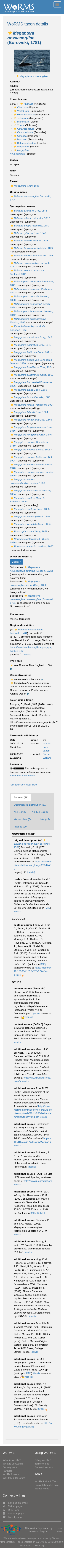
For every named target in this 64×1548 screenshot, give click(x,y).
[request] (29, 1017)
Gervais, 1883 (32, 397)
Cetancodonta (25, 132)
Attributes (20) (40, 812)
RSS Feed (14, 1509)
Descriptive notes (20, 675)
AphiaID (15, 81)
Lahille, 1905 (32, 449)
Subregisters (10, 1467)
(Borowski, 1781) (31, 599)
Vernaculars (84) (23, 819)
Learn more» (59, 1530)
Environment (17, 614)
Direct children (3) (21, 556)
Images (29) (21, 826)
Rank (13, 170)
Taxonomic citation (21, 699)
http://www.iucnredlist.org (38, 1180)
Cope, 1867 (33, 374)
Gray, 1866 (30, 531)
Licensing (16, 764)
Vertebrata (23, 110)
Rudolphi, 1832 (34, 248)
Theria (21, 125)
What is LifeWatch (13, 1463)
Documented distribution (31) (30, 804)
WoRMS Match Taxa (46, 1481)
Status (14, 159)
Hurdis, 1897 (32, 218)
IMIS (47, 907)
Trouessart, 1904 (34, 404)
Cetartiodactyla (25, 128)
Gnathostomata (26, 114)
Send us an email (18, 1502)
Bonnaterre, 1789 (33, 255)
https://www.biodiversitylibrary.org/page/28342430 (33, 865)
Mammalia (23, 121)
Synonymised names (22, 206)
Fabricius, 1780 (31, 225)
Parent (14, 181)
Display (16, 562)
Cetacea (22, 135)
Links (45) (44, 819)
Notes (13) (20, 812)
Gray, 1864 (31, 412)
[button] (10, 33)
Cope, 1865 (30, 389)
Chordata (22, 107)
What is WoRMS (12, 1460)
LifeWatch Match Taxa (47, 1485)
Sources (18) (21, 797)
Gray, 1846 (26, 185)
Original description (22, 625)
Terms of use (42, 1463)
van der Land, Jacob (47, 747)
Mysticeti (22, 139)
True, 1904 (33, 367)
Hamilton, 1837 (34, 546)
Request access (44, 1467)
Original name (18, 191)
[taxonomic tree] (18, 785)
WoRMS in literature (14, 1477)
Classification (18, 99)
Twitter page (15, 1506)
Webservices (42, 1488)
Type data (16, 660)
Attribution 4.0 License (22, 775)
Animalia (28, 103)
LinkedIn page (16, 1513)
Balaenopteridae (26, 143)
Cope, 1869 (32, 524)
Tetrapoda (23, 118)
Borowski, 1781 (32, 845)
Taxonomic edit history (24, 735)
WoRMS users (11, 1474)
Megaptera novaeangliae (34, 76)
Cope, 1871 (32, 352)
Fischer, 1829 (31, 240)
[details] (27, 654)
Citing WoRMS (43, 1460)
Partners (7, 1470)
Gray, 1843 (30, 233)
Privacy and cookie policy (32, 1545)
